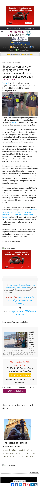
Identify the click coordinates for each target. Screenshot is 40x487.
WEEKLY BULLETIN (29, 28)
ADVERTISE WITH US (17, 28)
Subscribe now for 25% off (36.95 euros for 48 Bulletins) (21, 300)
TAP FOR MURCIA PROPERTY (20, 54)
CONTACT (8, 28)
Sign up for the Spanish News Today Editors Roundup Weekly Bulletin (20, 286)
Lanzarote (14, 122)
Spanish (5, 83)
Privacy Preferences (19, 481)
